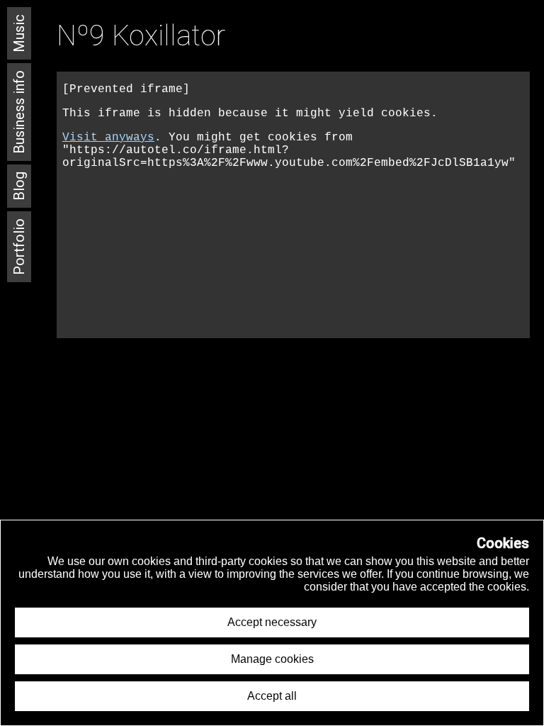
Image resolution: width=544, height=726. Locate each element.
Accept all (272, 696)
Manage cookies (272, 659)
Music (19, 33)
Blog (19, 186)
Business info (19, 112)
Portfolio (19, 246)
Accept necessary (272, 622)
